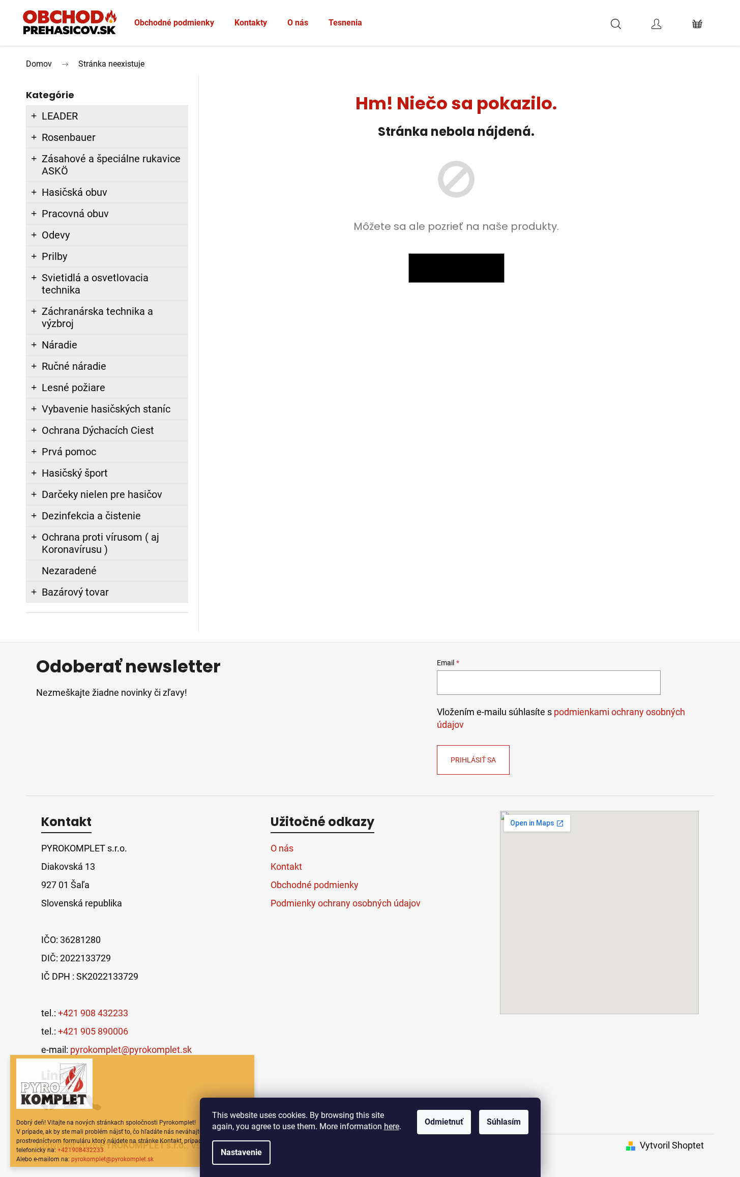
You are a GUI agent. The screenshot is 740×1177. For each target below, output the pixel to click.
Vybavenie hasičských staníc (106, 409)
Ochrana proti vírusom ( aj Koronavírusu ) (100, 543)
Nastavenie (241, 1152)
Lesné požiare (73, 387)
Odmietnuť (444, 1122)
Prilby (54, 256)
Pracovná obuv (75, 214)
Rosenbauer (69, 137)
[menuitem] (174, 23)
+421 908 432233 (93, 1013)
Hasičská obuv (74, 192)
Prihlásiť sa (473, 760)
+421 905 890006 (93, 1031)
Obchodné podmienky (315, 884)
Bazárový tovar (75, 592)
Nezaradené (69, 571)
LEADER (60, 116)
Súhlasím (504, 1122)
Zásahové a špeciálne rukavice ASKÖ (111, 165)
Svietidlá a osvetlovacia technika (95, 284)
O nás (282, 848)
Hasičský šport (75, 473)
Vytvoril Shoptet (672, 1145)
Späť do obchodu (456, 268)
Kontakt (286, 866)
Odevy (56, 235)
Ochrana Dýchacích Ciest (98, 430)
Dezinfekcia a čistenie (91, 516)
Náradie (59, 345)
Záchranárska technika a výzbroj (97, 317)
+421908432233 (80, 1150)
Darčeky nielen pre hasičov (102, 494)
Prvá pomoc (69, 452)
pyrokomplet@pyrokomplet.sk (112, 1159)
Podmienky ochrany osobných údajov (346, 903)
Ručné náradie (74, 366)
